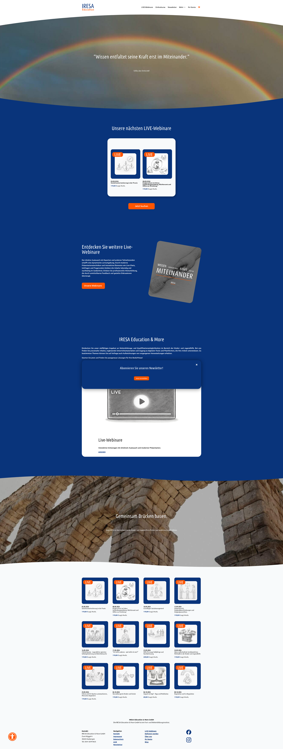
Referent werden (151, 734)
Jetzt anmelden (141, 378)
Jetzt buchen (141, 206)
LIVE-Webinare (147, 7)
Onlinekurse (160, 7)
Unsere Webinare (93, 285)
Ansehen (101, 452)
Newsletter (172, 7)
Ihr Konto (192, 7)
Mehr (181, 7)
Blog (146, 742)
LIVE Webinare (150, 731)
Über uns (148, 736)
